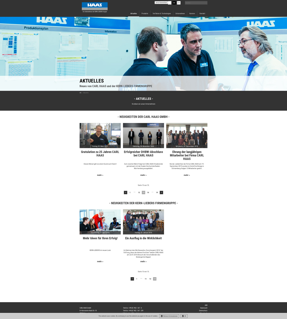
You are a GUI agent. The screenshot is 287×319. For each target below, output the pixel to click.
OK (185, 316)
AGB (206, 305)
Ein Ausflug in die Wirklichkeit (143, 238)
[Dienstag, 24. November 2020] (143, 135)
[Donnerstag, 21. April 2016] (100, 222)
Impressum (203, 308)
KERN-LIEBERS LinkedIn (169, 2)
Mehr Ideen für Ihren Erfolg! (100, 238)
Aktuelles (133, 13)
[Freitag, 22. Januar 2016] (143, 222)
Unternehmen (180, 13)
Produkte (144, 13)
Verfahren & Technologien (162, 13)
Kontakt (202, 13)
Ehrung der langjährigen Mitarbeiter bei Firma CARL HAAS (187, 155)
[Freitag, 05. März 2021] (100, 135)
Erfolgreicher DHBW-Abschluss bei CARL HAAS (143, 153)
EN (179, 3)
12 (139, 193)
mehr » (100, 175)
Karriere (192, 13)
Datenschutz (203, 310)
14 (148, 193)
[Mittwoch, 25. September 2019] (186, 135)
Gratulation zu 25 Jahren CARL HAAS (100, 153)
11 (146, 279)
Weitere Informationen (170, 316)
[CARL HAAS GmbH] (95, 6)
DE (174, 3)
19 (157, 193)
